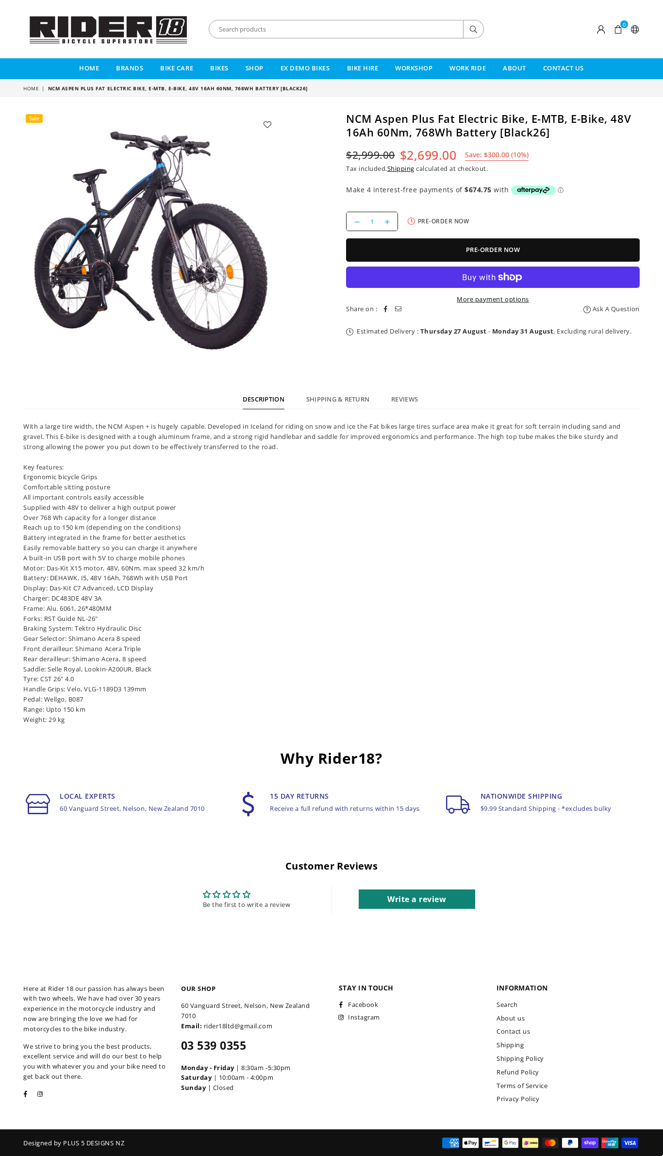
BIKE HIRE (363, 68)
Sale (34, 118)
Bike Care (176, 68)
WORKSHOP (413, 68)
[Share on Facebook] (386, 309)
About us (511, 1018)
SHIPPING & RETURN (337, 399)
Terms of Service (522, 1085)
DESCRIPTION (263, 399)
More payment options (493, 299)
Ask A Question (615, 308)
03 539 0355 (213, 1045)
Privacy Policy (518, 1098)
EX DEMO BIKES (305, 68)
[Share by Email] (398, 309)
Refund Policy (518, 1072)
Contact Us (563, 68)
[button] (618, 29)
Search (507, 1004)
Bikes (219, 68)
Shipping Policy (520, 1058)
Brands (129, 68)
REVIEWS (404, 399)
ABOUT (514, 68)
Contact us (513, 1031)
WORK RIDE (467, 68)
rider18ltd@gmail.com (238, 1026)
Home (89, 68)
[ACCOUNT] (601, 29)
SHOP (255, 68)
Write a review (416, 899)
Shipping (400, 168)
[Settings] (633, 29)
